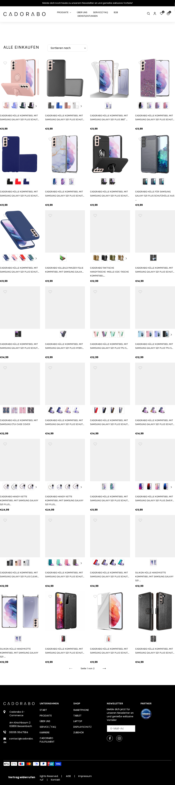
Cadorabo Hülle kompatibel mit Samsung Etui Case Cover (19, 422)
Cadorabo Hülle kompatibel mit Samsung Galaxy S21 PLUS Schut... (19, 117)
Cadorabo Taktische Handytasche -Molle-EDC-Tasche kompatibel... (109, 271)
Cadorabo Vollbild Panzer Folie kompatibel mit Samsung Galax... (64, 269)
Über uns (45, 721)
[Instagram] (119, 738)
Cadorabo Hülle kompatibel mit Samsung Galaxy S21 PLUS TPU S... (109, 346)
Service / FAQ (48, 727)
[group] (20, 78)
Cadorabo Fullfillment (47, 739)
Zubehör (78, 732)
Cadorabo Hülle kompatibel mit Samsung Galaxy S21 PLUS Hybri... (64, 346)
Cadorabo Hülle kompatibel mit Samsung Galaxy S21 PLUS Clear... (19, 574)
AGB (68, 776)
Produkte (46, 715)
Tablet (77, 715)
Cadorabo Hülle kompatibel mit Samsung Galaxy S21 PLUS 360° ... (109, 117)
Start (43, 710)
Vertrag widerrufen (21, 777)
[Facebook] (110, 738)
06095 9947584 (18, 732)
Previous (3, 106)
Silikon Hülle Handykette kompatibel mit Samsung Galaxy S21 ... (19, 652)
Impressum (85, 776)
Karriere (45, 732)
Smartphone (81, 710)
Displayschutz (82, 727)
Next (36, 106)
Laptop (77, 721)
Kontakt (55, 779)
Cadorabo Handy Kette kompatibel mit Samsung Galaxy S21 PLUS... (19, 500)
